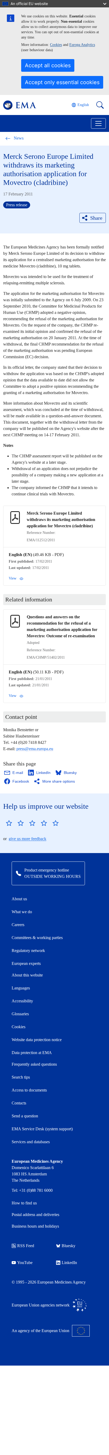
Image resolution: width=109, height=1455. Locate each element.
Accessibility (22, 1001)
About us (19, 899)
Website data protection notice (37, 1039)
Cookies (56, 45)
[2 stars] (14, 823)
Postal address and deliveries (35, 1214)
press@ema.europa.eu (34, 748)
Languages (21, 988)
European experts (26, 963)
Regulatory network (28, 950)
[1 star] (9, 823)
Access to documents (29, 1090)
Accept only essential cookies (62, 82)
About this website (27, 975)
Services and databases (31, 1142)
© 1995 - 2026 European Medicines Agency (49, 1282)
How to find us (24, 1203)
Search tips (21, 1077)
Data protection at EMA (32, 1052)
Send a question (25, 1116)
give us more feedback (27, 838)
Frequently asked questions (34, 1064)
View (12, 578)
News (19, 138)
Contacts (19, 1103)
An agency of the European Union (40, 1330)
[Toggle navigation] (98, 123)
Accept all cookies (48, 65)
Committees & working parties (37, 937)
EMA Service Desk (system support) (42, 1129)
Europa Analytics (82, 45)
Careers (18, 924)
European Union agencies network (41, 1305)
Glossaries (20, 1014)
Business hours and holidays (35, 1226)
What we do (22, 912)
